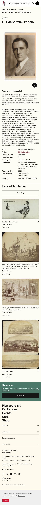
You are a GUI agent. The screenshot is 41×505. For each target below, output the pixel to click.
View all (19, 193)
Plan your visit (11, 406)
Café (5, 417)
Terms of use (6, 481)
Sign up (19, 395)
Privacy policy (6, 478)
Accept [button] (6, 500)
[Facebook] (3, 474)
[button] (20, 213)
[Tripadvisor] (15, 474)
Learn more (21, 496)
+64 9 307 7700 (8, 469)
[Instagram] (7, 474)
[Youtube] (11, 474)
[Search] (33, 3)
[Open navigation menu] (37, 3)
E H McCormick (24, 152)
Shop (5, 420)
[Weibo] (19, 474)
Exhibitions (9, 409)
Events (6, 413)
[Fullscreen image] (34, 85)
